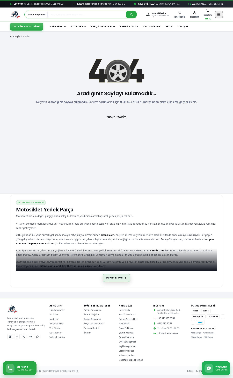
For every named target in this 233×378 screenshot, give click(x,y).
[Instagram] (10, 336)
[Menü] (219, 14)
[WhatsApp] (37, 336)
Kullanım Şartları (126, 355)
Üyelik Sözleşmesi (127, 341)
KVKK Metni (124, 323)
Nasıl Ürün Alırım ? (127, 314)
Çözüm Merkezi (126, 332)
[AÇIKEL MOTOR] (15, 14)
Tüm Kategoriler (29, 26)
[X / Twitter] (23, 336)
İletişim (183, 26)
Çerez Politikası (126, 328)
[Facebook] (17, 336)
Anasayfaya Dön (117, 116)
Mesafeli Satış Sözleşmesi (131, 359)
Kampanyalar (129, 26)
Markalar (56, 26)
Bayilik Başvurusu (127, 346)
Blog (169, 26)
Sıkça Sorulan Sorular (94, 323)
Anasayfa (15, 36)
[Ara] (131, 14)
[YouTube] (30, 336)
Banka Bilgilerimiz (92, 319)
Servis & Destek (91, 328)
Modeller (76, 26)
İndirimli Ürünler (57, 337)
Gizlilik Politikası (126, 337)
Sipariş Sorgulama (92, 310)
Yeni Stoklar (152, 26)
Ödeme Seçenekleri (128, 319)
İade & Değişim (91, 314)
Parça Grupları (101, 26)
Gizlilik (190, 371)
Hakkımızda (124, 310)
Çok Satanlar (55, 332)
